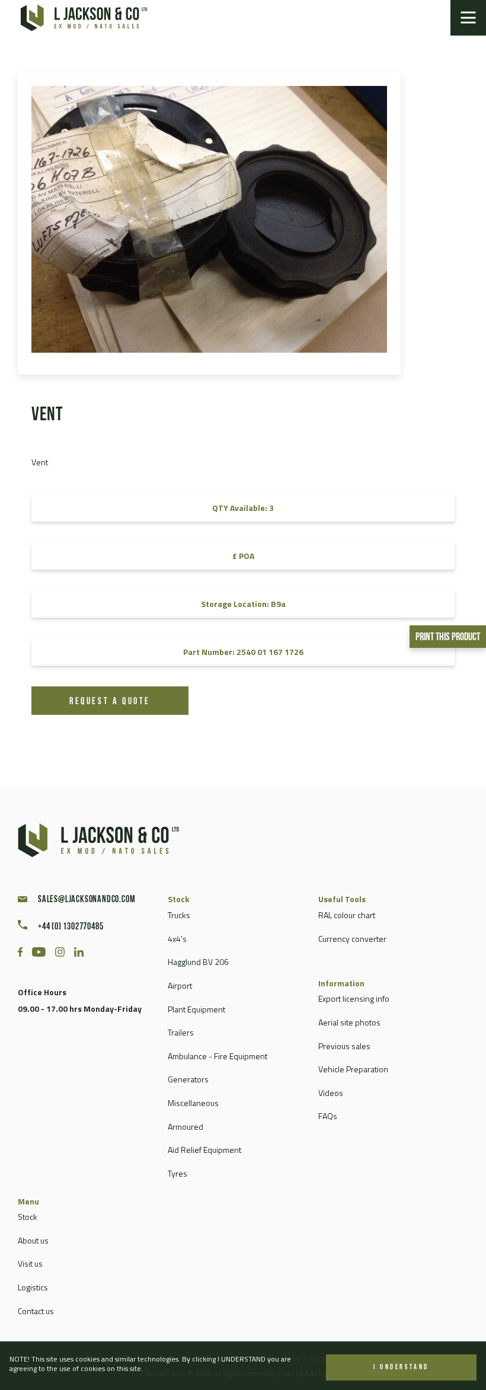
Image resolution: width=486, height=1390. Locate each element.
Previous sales (344, 1046)
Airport (180, 985)
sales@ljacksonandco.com (86, 900)
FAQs (327, 1116)
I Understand (401, 1367)
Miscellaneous (193, 1103)
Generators (188, 1079)
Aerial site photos (349, 1022)
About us (33, 1240)
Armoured (185, 1126)
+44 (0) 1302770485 (70, 927)
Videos (330, 1093)
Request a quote (110, 702)
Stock (27, 1216)
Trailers (181, 1032)
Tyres (177, 1173)
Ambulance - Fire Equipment (217, 1056)
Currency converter (352, 938)
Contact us (36, 1311)
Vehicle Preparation (353, 1069)
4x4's (177, 938)
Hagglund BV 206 (198, 962)
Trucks (179, 915)
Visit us (30, 1263)
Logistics (33, 1287)
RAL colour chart (346, 915)
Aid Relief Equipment (204, 1149)
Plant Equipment (196, 1009)
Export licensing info (353, 998)
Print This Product (447, 637)
